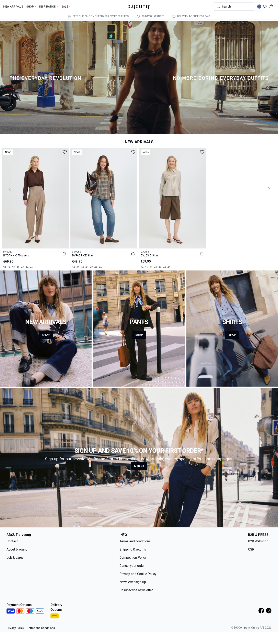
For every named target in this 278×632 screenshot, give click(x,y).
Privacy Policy (15, 628)
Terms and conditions (135, 541)
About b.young (17, 549)
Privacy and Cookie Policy (138, 574)
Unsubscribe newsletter (136, 590)
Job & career (15, 557)
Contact (12, 541)
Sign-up (139, 465)
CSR (251, 549)
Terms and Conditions (41, 628)
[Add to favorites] (64, 152)
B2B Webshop (258, 541)
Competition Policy (133, 557)
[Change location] (259, 6)
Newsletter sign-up (132, 582)
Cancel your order (131, 566)
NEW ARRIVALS (13, 6)
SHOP (46, 334)
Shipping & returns (132, 549)
